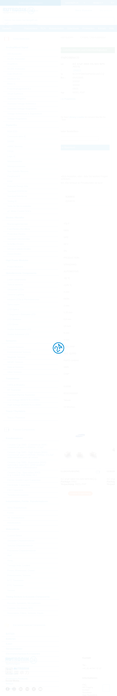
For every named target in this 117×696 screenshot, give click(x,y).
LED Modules (14, 319)
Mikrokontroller (14, 161)
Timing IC (12, 201)
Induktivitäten (14, 523)
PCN (43, 28)
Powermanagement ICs (19, 89)
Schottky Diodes (15, 244)
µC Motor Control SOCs (19, 211)
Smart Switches (15, 94)
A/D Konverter (14, 54)
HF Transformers (15, 518)
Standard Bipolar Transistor (21, 395)
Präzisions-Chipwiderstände (21, 550)
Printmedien (88, 28)
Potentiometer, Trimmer (19, 575)
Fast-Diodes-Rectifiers (18, 229)
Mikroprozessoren (16, 166)
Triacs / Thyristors (16, 417)
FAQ (84, 685)
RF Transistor (14, 390)
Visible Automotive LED (19, 329)
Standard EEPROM (17, 191)
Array (10, 560)
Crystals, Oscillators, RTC (20, 608)
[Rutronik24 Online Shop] (18, 10)
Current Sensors (15, 347)
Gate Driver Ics (14, 74)
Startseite (7, 28)
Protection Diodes (16, 234)
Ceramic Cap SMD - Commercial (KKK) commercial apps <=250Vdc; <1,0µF (27, 446)
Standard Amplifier (16, 99)
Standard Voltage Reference (21, 104)
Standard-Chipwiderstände (21, 540)
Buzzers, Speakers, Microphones (24, 603)
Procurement (30, 28)
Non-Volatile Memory (18, 171)
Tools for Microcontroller (19, 206)
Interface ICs (13, 79)
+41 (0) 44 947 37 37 (91, 668)
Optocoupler (13, 304)
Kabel (9, 644)
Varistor (11, 590)
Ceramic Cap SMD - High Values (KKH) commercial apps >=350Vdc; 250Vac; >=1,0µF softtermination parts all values (30, 455)
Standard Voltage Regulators (22, 109)
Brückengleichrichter (17, 224)
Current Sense (14, 535)
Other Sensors (14, 372)
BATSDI (10, 634)
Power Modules (15, 267)
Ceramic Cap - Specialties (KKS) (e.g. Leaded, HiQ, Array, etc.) (24, 473)
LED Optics (13, 309)
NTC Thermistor (15, 580)
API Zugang (87, 687)
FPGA (10, 151)
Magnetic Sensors (16, 357)
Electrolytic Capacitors (18, 485)
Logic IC (11, 156)
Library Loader (76, 117)
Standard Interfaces (17, 196)
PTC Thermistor (15, 585)
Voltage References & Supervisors (24, 113)
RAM (9, 181)
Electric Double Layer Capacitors (24, 480)
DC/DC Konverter (16, 69)
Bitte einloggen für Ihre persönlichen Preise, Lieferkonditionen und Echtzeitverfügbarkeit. (62, 50)
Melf (9, 555)
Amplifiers (12, 64)
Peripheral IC (14, 176)
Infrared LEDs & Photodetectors (23, 299)
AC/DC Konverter (16, 59)
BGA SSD (12, 131)
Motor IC (11, 84)
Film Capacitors (15, 490)
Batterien (11, 639)
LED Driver (13, 324)
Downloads (73, 28)
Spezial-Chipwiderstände (20, 545)
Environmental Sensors (19, 352)
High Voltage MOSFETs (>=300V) (24, 405)
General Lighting (15, 294)
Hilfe (111, 28)
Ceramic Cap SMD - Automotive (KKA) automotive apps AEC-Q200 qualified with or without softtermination (26, 465)
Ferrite (10, 513)
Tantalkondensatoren (18, 495)
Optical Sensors (15, 367)
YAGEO (77, 70)
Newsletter (87, 692)
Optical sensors (15, 284)
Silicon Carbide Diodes (19, 249)
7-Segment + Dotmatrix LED (21, 314)
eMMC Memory (15, 146)
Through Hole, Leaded (18, 565)
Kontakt (102, 28)
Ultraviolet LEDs (15, 289)
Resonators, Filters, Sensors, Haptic (25, 613)
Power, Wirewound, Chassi (21, 570)
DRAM (10, 141)
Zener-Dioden (14, 254)
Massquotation (56, 28)
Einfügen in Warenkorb (63, 147)
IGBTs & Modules (16, 385)
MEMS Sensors (15, 362)
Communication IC (16, 136)
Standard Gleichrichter (18, 239)
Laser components (16, 279)
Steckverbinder (14, 649)
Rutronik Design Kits (17, 186)
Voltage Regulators (17, 118)
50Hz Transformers (17, 508)
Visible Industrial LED (18, 334)
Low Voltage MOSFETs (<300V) (23, 400)
